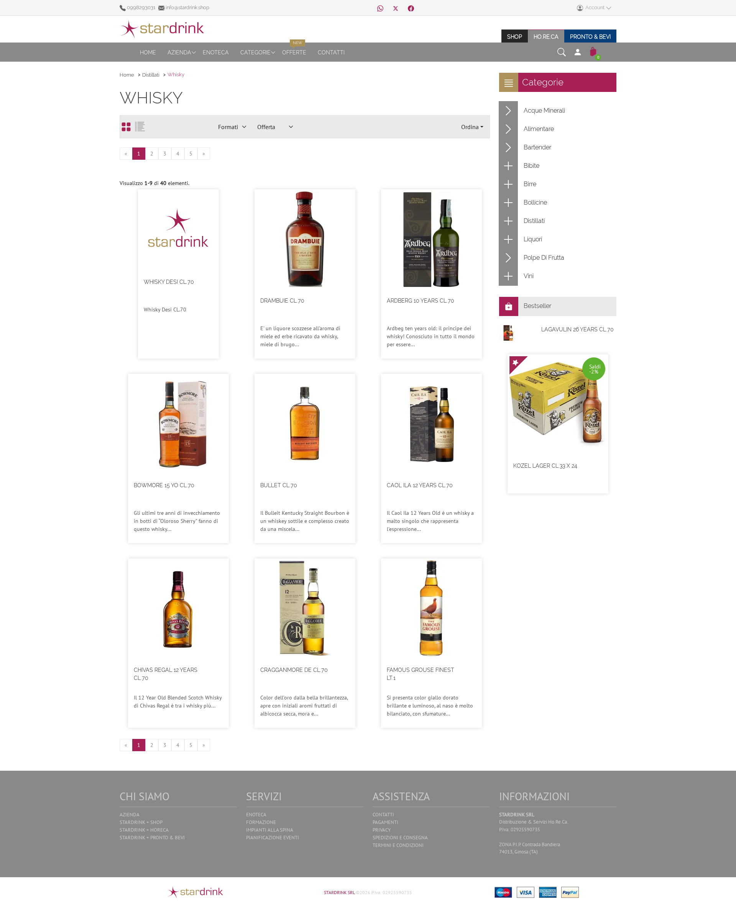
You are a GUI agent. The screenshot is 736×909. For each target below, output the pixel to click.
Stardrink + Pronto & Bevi (152, 837)
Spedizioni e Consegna (400, 837)
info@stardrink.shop (186, 7)
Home (148, 52)
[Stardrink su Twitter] (395, 7)
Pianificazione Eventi (272, 837)
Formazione (261, 822)
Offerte (294, 52)
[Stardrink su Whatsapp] (380, 7)
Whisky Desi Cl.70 (169, 282)
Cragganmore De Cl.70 (294, 670)
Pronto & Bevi (590, 36)
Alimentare (539, 129)
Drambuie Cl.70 (282, 301)
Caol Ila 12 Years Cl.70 (420, 485)
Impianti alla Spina (269, 830)
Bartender (537, 147)
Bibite (531, 165)
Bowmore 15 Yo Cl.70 (164, 485)
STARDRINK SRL (340, 892)
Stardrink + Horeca (144, 830)
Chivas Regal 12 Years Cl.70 (165, 674)
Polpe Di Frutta (544, 257)
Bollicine (535, 202)
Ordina (470, 127)
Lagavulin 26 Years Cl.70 (577, 329)
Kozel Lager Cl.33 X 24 (545, 466)
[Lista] (140, 127)
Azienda (179, 52)
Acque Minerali (544, 110)
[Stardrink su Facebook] (411, 7)
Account (594, 7)
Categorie (255, 52)
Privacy (382, 830)
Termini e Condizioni (398, 845)
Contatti (331, 52)
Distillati (150, 75)
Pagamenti (385, 822)
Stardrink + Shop (141, 822)
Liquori (533, 239)
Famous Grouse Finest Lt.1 (420, 674)
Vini (529, 276)
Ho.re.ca (546, 36)
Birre (530, 184)
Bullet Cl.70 (278, 485)
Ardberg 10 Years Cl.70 (420, 301)
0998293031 (141, 7)
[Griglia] (126, 127)
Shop (514, 36)
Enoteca (216, 52)
